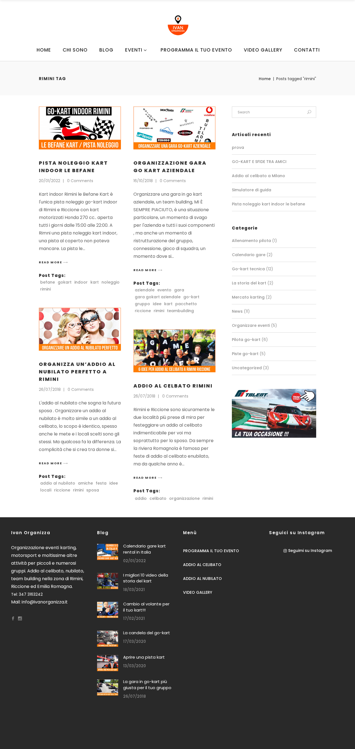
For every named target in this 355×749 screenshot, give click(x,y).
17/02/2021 (134, 618)
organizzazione (184, 498)
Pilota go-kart (246, 339)
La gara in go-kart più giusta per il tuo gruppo (147, 685)
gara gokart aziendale (158, 297)
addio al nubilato (57, 483)
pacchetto (186, 304)
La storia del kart (249, 283)
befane (47, 282)
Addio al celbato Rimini (173, 385)
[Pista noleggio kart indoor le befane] (80, 127)
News (237, 311)
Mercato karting (248, 297)
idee (157, 304)
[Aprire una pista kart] (107, 663)
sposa (92, 490)
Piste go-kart (245, 353)
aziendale (144, 290)
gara (179, 290)
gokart (65, 282)
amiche (85, 483)
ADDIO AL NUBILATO (202, 578)
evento (164, 290)
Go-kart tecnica (248, 269)
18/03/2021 (134, 589)
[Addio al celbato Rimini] (174, 350)
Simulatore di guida (251, 190)
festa (101, 483)
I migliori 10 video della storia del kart (145, 578)
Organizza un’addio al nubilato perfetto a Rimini (77, 372)
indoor (81, 282)
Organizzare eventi (251, 325)
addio (141, 498)
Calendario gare (248, 255)
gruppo (142, 304)
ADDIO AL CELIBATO (202, 564)
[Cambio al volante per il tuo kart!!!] (107, 610)
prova (238, 147)
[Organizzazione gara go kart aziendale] (174, 127)
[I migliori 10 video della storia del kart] (107, 581)
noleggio (111, 282)
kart (94, 282)
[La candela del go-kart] (107, 639)
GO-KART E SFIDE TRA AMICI (259, 161)
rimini (45, 289)
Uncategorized (247, 368)
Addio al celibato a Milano (258, 176)
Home (265, 79)
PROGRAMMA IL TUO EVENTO (211, 551)
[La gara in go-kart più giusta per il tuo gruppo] (107, 687)
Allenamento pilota (251, 240)
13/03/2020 (134, 666)
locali (45, 490)
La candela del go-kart (146, 633)
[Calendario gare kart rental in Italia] (107, 552)
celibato (157, 498)
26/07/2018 (50, 389)
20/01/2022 (49, 181)
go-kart (191, 297)
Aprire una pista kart (144, 657)
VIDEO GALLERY (197, 592)
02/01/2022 (134, 561)
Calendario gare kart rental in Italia (144, 549)
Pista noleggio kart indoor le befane (268, 204)
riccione (143, 311)
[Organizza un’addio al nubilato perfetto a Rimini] (80, 329)
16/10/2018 (143, 181)
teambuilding (180, 311)
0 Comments (80, 181)
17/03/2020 (134, 641)
